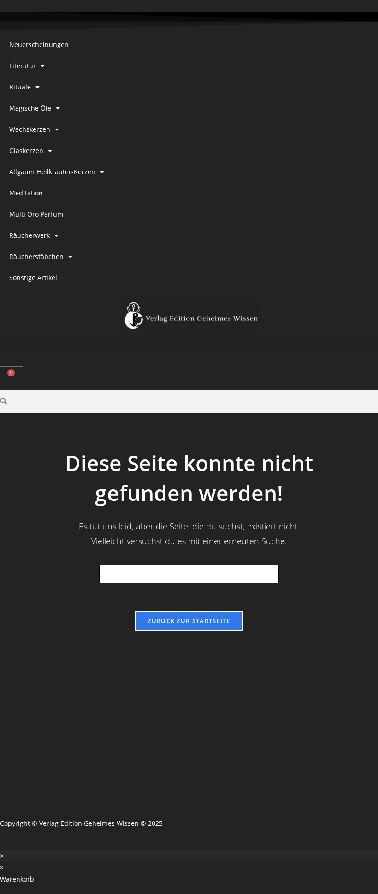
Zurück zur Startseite (189, 621)
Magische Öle (30, 108)
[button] (189, 345)
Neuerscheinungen (39, 44)
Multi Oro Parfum (36, 214)
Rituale (20, 86)
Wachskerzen (29, 129)
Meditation (26, 192)
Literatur (22, 65)
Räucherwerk (29, 235)
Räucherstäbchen (36, 256)
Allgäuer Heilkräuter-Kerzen (52, 171)
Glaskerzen (26, 150)
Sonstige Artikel (33, 277)
